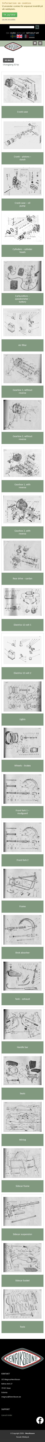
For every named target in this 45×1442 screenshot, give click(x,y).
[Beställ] (35, 43)
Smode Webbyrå (22, 1437)
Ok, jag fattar (10, 14)
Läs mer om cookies (8, 19)
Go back (8, 60)
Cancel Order (6, 1415)
